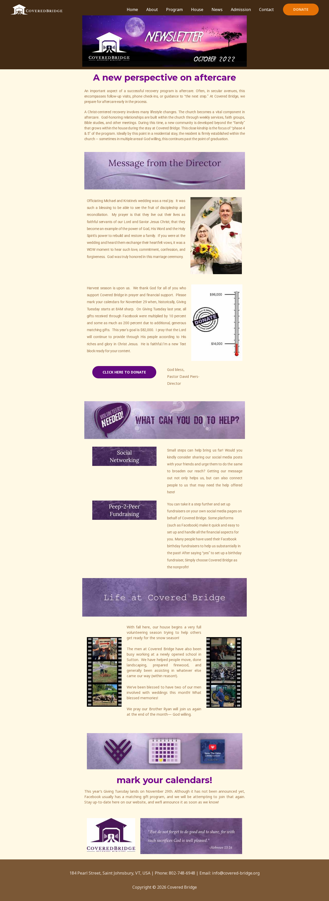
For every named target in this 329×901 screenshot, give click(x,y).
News (217, 9)
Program (174, 9)
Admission (241, 9)
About (152, 9)
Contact (266, 9)
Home (132, 9)
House (197, 9)
